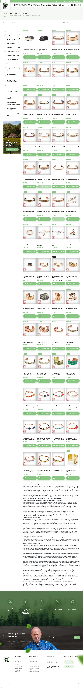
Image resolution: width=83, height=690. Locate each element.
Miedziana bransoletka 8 (43, 211)
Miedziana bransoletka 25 (43, 147)
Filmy (25, 1)
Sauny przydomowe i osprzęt (12, 97)
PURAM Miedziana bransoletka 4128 (41, 374)
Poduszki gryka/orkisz (12, 59)
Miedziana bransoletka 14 (29, 179)
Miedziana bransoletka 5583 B (43, 309)
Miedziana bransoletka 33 (43, 114)
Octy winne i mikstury (12, 31)
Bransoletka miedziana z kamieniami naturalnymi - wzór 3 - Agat (72, 406)
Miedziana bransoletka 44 (43, 179)
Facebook (67, 662)
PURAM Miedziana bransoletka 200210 (42, 341)
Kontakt (38, 1)
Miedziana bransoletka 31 (58, 114)
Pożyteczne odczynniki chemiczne (13, 114)
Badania (33, 1)
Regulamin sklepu (33, 661)
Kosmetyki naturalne (12, 55)
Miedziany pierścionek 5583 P (28, 277)
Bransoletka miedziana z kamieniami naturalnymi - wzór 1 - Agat (29, 406)
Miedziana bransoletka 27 (72, 114)
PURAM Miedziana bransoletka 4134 (27, 374)
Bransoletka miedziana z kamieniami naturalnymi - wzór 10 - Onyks (43, 406)
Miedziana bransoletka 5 (58, 211)
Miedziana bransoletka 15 (72, 179)
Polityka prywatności (33, 663)
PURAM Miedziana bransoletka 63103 (70, 374)
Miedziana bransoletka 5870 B (57, 309)
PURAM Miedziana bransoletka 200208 (57, 341)
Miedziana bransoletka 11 (29, 211)
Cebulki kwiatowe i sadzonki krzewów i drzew (13, 103)
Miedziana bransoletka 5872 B (28, 309)
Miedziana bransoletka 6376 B (57, 277)
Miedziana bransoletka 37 (58, 82)
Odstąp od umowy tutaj (34, 671)
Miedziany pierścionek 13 (29, 244)
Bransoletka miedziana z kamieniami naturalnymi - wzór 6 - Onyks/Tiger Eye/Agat (43, 439)
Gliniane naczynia (11, 63)
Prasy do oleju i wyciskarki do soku (12, 80)
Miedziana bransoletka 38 (43, 82)
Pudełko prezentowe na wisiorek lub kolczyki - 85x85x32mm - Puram (29, 50)
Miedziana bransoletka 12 (58, 179)
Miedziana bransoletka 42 (58, 49)
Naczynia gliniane (19, 673)
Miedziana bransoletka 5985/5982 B (71, 309)
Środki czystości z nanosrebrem (11, 75)
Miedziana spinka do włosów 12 (42, 244)
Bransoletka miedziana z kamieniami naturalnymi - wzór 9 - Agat (29, 471)
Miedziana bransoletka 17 (72, 147)
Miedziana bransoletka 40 (29, 82)
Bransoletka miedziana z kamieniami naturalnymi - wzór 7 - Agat (58, 439)
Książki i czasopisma (12, 85)
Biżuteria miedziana (11, 70)
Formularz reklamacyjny (34, 666)
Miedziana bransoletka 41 (72, 49)
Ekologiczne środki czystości (11, 109)
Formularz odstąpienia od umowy (34, 669)
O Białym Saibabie (45, 1)
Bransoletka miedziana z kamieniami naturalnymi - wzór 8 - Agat (72, 439)
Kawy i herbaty (11, 47)
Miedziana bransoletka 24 (58, 147)
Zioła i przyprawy (11, 43)
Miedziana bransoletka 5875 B (71, 277)
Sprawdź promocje (12, 149)
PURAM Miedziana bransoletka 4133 (70, 341)
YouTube (68, 666)
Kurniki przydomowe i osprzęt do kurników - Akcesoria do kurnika (12, 91)
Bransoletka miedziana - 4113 (72, 471)
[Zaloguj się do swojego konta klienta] (75, 5)
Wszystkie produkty (18, 1)
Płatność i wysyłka (33, 665)
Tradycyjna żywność (12, 35)
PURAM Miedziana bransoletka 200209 (28, 341)
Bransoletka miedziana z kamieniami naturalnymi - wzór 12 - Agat (58, 471)
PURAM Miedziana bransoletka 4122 (56, 374)
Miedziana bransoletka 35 (29, 114)
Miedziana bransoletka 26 (29, 147)
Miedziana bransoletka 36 (72, 82)
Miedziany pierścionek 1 (72, 244)
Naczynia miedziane (12, 68)
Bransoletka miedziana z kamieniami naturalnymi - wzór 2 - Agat (43, 471)
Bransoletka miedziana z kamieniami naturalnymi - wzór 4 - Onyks (29, 439)
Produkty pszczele (11, 39)
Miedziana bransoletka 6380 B (43, 277)
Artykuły (29, 1)
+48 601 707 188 (51, 669)
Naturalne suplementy (13, 51)
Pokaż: (64, 22)
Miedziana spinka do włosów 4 (57, 244)
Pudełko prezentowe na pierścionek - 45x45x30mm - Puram (43, 50)
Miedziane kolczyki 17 (71, 211)
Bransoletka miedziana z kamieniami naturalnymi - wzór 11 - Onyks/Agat (58, 406)
